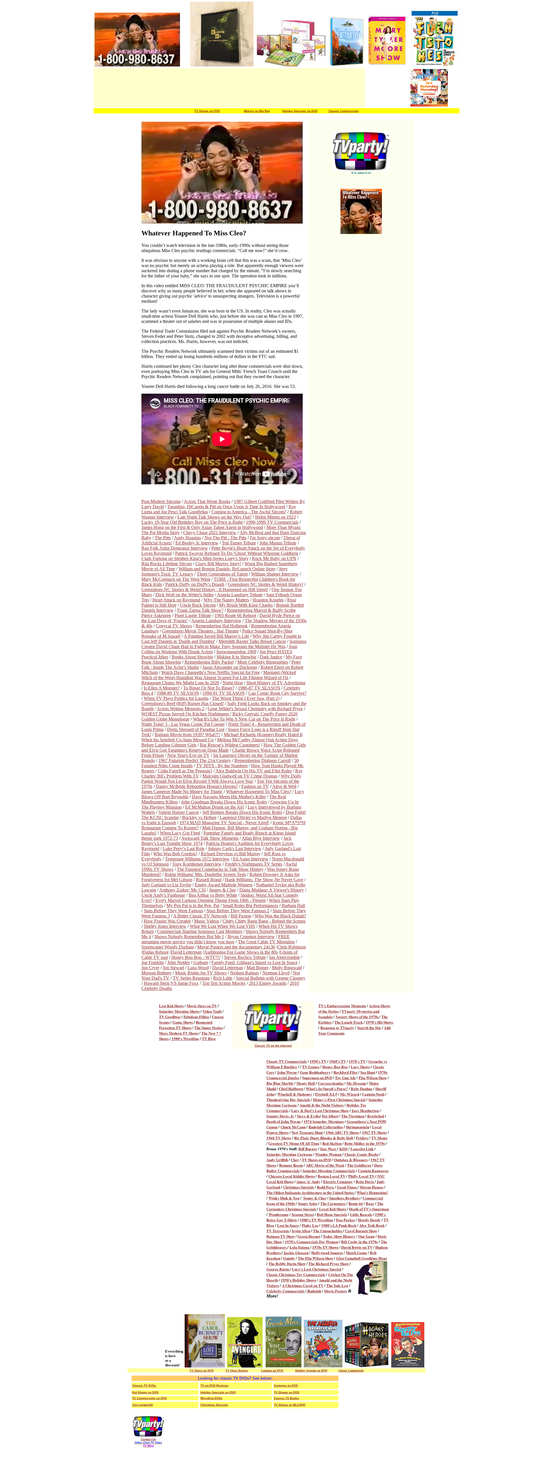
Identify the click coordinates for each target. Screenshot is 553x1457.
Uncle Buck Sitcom (198, 605)
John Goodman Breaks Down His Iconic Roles (224, 801)
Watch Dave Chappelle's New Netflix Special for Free (210, 672)
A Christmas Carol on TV (302, 1285)
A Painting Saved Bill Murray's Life (216, 636)
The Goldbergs (359, 1165)
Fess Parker (345, 1219)
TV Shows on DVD (207, 111)
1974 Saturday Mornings (324, 1121)
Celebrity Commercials (285, 1291)
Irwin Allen (301, 1230)
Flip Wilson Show (373, 1077)
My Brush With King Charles (246, 605)
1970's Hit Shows (379, 1022)
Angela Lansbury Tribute (240, 594)
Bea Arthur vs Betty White (213, 895)
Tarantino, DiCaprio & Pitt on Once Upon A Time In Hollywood (226, 506)
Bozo (370, 1203)
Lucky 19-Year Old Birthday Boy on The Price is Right (192, 522)
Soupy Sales (307, 1203)
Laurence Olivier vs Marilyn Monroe (253, 817)
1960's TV (337, 1061)
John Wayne (287, 1072)
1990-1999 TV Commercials (272, 522)
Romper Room (291, 1165)
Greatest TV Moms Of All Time (293, 1143)
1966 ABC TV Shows (342, 1132)
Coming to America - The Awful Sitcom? (248, 511)
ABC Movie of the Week (325, 1165)
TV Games (310, 1066)
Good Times (347, 1187)
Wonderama (278, 1214)
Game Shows (183, 1022)
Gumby (289, 1258)
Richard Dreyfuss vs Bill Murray (230, 853)
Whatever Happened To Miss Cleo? (258, 791)
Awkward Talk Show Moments (209, 838)
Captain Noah (373, 1094)
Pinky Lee (310, 1225)
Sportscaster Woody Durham (167, 946)
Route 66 (356, 1203)
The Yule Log (337, 1285)
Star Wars (328, 1148)
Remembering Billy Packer (209, 662)
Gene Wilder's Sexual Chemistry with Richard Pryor (255, 708)
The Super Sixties (208, 1027)
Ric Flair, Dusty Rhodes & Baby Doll (323, 1137)
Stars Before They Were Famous (173, 910)
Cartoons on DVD (272, 1370)
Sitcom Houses (371, 1187)
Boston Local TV (331, 1176)
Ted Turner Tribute (239, 542)
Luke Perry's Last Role (183, 848)
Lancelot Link (362, 1148)
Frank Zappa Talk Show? (200, 610)
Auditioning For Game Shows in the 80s (241, 952)
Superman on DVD (317, 1077)
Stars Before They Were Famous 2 (238, 910)
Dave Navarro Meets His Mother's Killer (229, 796)
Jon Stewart (173, 967)
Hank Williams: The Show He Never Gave (264, 879)
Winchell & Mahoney (294, 1094)
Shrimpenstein (357, 1127)
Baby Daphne (361, 1088)
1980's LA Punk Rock (338, 1225)
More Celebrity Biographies (262, 662)
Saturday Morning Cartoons (289, 1154)
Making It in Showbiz (236, 656)
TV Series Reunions (191, 978)
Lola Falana (299, 1247)
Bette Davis (365, 1181)
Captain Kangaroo (373, 1170)
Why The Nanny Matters (226, 599)
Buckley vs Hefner (199, 817)
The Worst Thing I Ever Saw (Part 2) (245, 698)
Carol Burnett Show (361, 1230)
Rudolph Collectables (325, 1127)
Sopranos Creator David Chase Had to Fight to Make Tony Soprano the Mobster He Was (223, 644)
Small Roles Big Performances (250, 905)
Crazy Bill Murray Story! (218, 563)
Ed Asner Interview (250, 858)
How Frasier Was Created (167, 921)
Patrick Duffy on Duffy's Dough (194, 584)
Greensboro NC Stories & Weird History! (265, 584)
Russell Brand (208, 879)
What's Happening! (372, 1192)
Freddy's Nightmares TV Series (253, 864)
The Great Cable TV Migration (266, 941)
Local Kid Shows (332, 1209)
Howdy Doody (369, 1219)
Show (344, 1263)
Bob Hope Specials (332, 1214)
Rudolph (313, 1291)
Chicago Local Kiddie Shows (291, 1176)
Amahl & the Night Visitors (322, 1105)
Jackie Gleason (296, 1252)
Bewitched (375, 1116)
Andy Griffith (277, 1159)
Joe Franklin (152, 962)
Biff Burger (307, 1148)
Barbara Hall (293, 905)
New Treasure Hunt (307, 1132)
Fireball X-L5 (326, 1094)
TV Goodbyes (170, 1016)
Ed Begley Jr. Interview (196, 542)
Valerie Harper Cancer (178, 812)
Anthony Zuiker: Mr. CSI (182, 889)
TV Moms (379, 1137)
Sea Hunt (367, 1072)
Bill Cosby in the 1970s (359, 1241)
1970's (290, 1241)
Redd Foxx (325, 1187)
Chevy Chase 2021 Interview (209, 532)
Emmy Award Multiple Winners (224, 884)
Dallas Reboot (155, 952)
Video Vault (211, 1011)
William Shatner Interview (275, 574)
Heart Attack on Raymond (176, 599)
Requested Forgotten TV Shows (185, 1024)
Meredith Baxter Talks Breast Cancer (252, 641)
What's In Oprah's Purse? (327, 1088)
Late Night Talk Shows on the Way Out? (214, 517)
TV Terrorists (278, 1230)
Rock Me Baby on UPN (274, 558)
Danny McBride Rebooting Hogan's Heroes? (197, 786)
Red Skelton (332, 1143)
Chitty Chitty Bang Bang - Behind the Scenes (264, 921)
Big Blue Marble (279, 1083)
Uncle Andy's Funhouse (163, 895)
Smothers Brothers (344, 1198)
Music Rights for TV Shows (201, 972)
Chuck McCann (293, 1127)
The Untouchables (328, 1230)
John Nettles (178, 962)
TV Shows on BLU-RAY (290, 1404)
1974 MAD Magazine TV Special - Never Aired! (224, 822)
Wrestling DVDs (211, 1398)
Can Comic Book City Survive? (277, 693)
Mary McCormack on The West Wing (175, 579)
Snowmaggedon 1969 (236, 651)
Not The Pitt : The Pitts (225, 537)
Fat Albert (330, 1116)
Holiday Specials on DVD (299, 111)
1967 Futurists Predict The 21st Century (194, 760)
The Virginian (352, 1116)
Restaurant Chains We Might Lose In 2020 (180, 682)
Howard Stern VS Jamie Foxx (171, 983)
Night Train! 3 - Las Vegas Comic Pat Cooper (183, 724)
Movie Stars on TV (202, 1005)
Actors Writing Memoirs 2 (180, 708)
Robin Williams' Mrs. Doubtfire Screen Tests (205, 874)
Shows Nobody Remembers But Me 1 (189, 936)
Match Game (356, 1252)
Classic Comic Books (361, 1154)
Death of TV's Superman (369, 1209)
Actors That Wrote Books (207, 501)
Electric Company (338, 1181)
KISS (343, 1148)
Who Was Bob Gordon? (175, 853)
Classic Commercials (344, 111)
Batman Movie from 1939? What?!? (187, 734)
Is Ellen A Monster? (162, 687)
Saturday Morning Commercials (328, 1170)
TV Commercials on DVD (149, 1398)
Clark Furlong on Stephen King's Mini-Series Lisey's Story (195, 558)
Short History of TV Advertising (275, 682)
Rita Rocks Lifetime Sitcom (166, 563)
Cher (295, 1159)
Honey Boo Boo (335, 1066)
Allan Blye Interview (261, 838)
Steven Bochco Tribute (245, 957)
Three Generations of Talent (222, 574)
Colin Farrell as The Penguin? (185, 770)
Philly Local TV (361, 1176)
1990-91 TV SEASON (223, 693)
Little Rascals (361, 1214)
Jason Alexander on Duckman (229, 667)
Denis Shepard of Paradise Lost (195, 729)
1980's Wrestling (185, 1038)
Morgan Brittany (156, 972)
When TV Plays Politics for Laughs (176, 698)
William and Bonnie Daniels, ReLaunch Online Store (227, 568)
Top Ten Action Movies (223, 983)
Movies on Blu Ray (257, 111)
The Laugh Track (348, 1022)
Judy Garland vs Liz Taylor (166, 884)
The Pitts (163, 537)
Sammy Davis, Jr (280, 1116)
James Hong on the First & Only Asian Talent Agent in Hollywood (202, 527)
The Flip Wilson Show (316, 1258)
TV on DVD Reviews (214, 1385)
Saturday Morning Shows (179, 1011)
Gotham (200, 962)
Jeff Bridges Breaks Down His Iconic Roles (242, 812)
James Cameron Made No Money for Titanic (182, 791)
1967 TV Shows (374, 1132)
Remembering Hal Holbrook (222, 625)
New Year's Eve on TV (188, 755)
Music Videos (206, 921)
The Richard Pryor (324, 1263)
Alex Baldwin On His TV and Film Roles (253, 770)
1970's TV (357, 1061)
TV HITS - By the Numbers (222, 765)
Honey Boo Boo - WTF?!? (196, 957)
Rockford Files (345, 1072)
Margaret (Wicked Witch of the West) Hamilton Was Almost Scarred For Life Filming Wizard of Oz (218, 675)
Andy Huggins (187, 537)
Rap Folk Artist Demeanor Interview (174, 548)
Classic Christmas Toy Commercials (295, 1274)
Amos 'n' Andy (308, 1181)
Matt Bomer (257, 967)
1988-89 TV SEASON (178, 693)
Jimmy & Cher (222, 889)
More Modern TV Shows (178, 1033)
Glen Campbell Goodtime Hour (361, 1258)
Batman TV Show (280, 1236)
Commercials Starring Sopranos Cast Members (199, 931)
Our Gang (366, 1236)
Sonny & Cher (314, 1198)
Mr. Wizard (349, 1094)
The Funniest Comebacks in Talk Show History (220, 869)
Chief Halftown (291, 1088)
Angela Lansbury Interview (216, 620)
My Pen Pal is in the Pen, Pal (192, 905)
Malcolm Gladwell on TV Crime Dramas (239, 776)
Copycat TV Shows (174, 625)
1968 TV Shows (278, 1137)
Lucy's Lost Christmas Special (316, 1269)
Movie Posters (335, 1291)
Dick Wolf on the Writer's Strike (185, 594)
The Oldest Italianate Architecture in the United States (310, 1192)
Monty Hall (305, 1083)
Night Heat (233, 682)
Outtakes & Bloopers (351, 1159)
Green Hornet (309, 1236)
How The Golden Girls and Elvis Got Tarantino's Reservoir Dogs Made (223, 747)
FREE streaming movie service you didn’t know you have (215, 939)
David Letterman (186, 952)
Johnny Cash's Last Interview (235, 848)
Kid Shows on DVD (145, 1392)
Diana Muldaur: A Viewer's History (271, 889)
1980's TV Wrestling (316, 1219)
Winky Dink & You (283, 1198)
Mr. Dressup (356, 1083)
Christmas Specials (298, 1187)
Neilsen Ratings (244, 972)
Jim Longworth (142, 1404)
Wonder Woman (328, 1154)
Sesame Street (302, 1214)
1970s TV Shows (325, 1247)
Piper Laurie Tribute (193, 615)
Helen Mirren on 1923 (275, 517)
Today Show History (339, 1236)
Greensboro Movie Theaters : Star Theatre (200, 630)
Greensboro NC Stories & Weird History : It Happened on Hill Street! (204, 589)
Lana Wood (198, 967)
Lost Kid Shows (171, 1005)
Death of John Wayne (283, 1121)
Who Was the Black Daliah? (280, 915)
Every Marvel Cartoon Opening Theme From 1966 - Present (211, 900)
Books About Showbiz (192, 656)
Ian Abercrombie (284, 957)
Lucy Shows (360, 1066)
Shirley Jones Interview (165, 926)
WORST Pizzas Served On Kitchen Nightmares (185, 713)
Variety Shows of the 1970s (357, 1016)
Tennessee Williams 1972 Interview (197, 858)
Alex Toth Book (372, 1225)
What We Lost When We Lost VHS (222, 926)
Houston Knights (268, 599)
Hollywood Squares (327, 1252)
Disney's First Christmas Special (339, 1099)
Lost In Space (288, 1225)
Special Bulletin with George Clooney (270, 978)
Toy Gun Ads (345, 1077)
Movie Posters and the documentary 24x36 (236, 946)
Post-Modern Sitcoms (161, 501)
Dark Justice (271, 656)
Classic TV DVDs (144, 1385)
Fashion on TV (255, 786)
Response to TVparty (337, 1027)
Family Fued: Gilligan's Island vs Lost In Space (254, 962)
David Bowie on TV (356, 1247)
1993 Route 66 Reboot (235, 615)
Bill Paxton (241, 915)
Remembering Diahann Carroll (262, 760)
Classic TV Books (286, 1398)
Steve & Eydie (308, 1116)
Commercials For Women (317, 1241)
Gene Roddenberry (315, 1072)
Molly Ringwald (287, 967)
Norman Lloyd (275, 972)
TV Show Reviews (237, 1370)
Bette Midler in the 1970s (364, 1143)
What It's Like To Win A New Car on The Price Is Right (244, 719)
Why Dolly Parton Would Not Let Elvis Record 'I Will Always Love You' (221, 779)
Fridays (362, 1137)
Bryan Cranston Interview (251, 936)
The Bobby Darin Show (287, 1263)
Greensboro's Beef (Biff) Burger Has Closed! (182, 703)
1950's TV (318, 1061)
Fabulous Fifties (196, 1016)
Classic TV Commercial (285, 1061)
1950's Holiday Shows (298, 1280)
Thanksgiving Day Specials (288, 1099)
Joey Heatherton (365, 1110)
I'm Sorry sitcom (265, 537)
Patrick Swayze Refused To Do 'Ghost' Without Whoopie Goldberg (236, 553)
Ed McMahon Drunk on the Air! (214, 807)
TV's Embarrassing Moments (342, 1005)
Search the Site (369, 1027)
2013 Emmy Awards (267, 983)
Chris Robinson (291, 946)
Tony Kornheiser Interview (196, 864)
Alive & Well (284, 786)
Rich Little (222, 978)
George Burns (278, 1269)
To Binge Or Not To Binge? (208, 687)
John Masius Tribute (278, 542)
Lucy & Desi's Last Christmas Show (320, 1110)
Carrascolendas (331, 1083)
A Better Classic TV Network (200, 915)
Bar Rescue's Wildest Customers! (230, 744)
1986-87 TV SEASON (259, 687)
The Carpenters (333, 1203)
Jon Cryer (150, 967)
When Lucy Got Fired (180, 833)
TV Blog (209, 1038)
